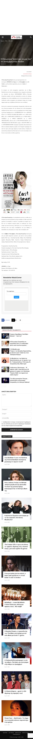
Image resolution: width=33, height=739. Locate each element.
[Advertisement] (16, 17)
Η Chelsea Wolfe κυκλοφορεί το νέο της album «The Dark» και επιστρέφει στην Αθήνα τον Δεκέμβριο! (16, 662)
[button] (2, 37)
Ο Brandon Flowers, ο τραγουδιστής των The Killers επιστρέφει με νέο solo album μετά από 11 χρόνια (16, 633)
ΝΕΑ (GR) (11, 41)
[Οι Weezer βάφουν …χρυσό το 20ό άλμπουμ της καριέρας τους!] (16, 682)
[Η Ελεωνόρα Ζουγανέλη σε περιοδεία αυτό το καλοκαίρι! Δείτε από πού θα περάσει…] (5, 343)
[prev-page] (2, 386)
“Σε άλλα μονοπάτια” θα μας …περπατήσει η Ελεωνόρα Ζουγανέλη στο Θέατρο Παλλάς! (20, 380)
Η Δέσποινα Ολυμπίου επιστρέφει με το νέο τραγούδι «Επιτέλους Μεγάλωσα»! (16, 517)
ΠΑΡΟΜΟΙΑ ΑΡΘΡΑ (7, 328)
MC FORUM (11, 732)
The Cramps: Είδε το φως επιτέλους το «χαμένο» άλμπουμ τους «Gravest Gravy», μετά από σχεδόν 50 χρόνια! (16, 546)
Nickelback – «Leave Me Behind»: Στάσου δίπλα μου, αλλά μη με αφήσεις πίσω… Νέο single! (15, 604)
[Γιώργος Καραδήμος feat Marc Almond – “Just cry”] (5, 336)
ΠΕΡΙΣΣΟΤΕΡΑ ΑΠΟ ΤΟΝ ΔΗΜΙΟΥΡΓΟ (11, 330)
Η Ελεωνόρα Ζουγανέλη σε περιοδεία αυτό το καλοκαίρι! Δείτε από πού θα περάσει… (19, 343)
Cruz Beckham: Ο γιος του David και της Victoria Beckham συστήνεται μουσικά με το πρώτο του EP (16, 460)
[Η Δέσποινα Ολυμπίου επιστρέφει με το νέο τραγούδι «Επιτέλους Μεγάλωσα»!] (16, 509)
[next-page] (5, 386)
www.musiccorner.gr (27, 73)
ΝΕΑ (6, 41)
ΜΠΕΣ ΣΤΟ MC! (25, 732)
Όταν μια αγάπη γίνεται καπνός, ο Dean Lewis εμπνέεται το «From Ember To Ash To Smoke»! (15, 575)
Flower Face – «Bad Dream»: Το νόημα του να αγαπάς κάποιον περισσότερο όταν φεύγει (16, 720)
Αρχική (2, 41)
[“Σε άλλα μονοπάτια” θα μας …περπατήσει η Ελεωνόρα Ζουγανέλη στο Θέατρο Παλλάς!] (5, 380)
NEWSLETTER (18, 732)
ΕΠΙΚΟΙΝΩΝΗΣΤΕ (16, 734)
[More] (20, 320)
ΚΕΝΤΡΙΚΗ (5, 732)
